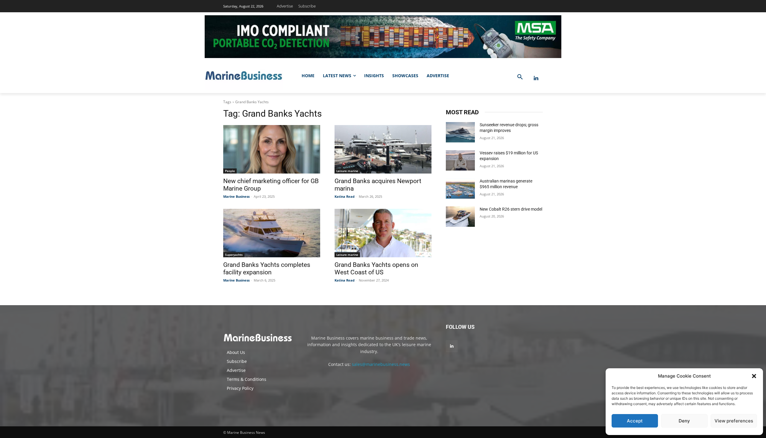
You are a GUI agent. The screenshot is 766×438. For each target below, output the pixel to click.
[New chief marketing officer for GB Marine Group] (271, 149)
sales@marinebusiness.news (381, 364)
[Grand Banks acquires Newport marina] (383, 149)
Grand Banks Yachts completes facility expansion (266, 268)
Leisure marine (347, 171)
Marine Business (236, 196)
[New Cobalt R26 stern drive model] (460, 216)
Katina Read (345, 196)
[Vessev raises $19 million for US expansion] (460, 160)
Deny (684, 421)
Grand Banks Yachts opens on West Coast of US (376, 268)
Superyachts (234, 255)
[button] (754, 376)
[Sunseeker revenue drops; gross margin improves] (460, 132)
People (230, 171)
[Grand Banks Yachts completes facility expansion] (271, 233)
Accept (635, 421)
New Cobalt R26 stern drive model (511, 209)
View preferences (734, 421)
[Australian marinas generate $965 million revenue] (460, 188)
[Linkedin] (536, 78)
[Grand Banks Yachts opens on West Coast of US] (383, 233)
